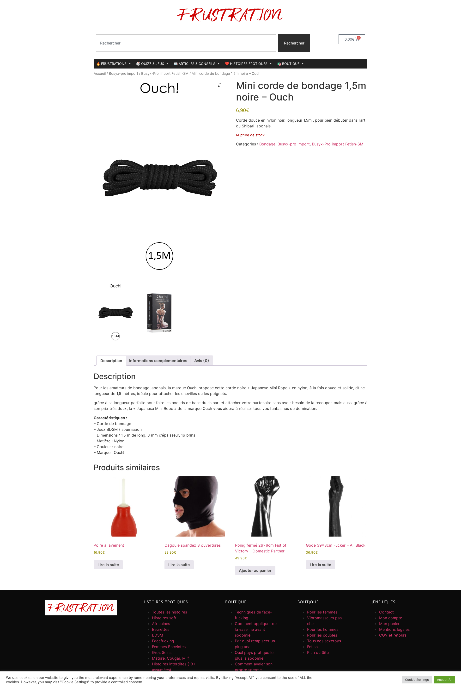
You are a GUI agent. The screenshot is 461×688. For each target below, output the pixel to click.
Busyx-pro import (123, 73)
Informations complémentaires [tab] (158, 360)
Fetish (312, 646)
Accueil (100, 73)
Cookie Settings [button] (417, 680)
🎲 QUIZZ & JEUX (150, 64)
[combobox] (186, 43)
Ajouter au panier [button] (255, 570)
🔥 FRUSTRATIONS (111, 64)
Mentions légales (394, 629)
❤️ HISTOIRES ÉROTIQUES (246, 64)
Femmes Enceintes (169, 646)
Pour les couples (322, 635)
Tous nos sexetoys (324, 640)
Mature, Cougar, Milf (170, 658)
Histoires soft (164, 617)
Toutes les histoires (169, 612)
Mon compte (390, 617)
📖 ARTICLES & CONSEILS (194, 64)
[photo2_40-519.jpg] (159, 313)
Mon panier (389, 623)
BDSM (157, 635)
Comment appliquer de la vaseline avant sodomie (256, 629)
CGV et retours (392, 635)
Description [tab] (111, 360)
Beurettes (160, 629)
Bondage (267, 144)
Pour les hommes (322, 629)
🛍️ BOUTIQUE (288, 64)
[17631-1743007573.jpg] (115, 313)
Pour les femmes (322, 612)
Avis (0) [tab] (201, 360)
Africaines (161, 623)
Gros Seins (161, 652)
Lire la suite (108, 564)
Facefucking (163, 640)
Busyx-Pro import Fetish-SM (164, 73)
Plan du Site (318, 652)
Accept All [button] (444, 680)
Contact (386, 612)
